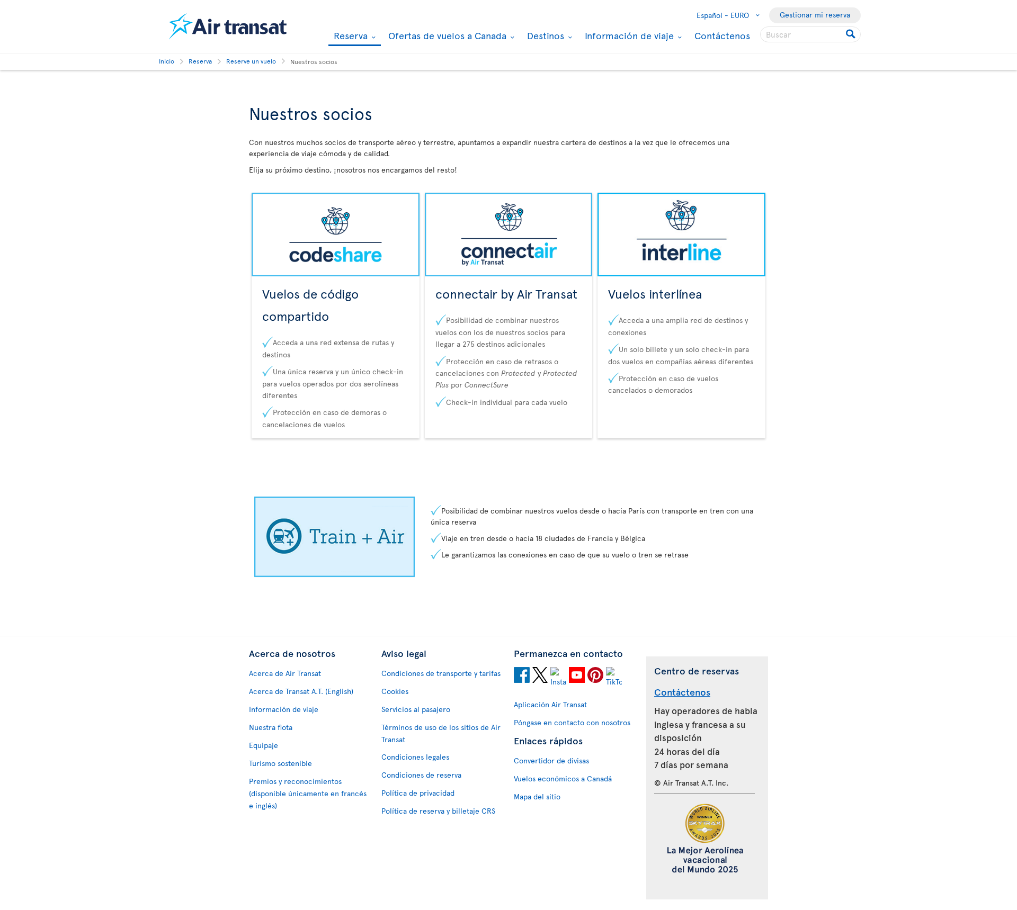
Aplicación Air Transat (550, 704)
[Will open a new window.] (522, 676)
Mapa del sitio (537, 796)
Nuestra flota (270, 727)
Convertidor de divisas (551, 760)
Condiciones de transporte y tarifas (441, 673)
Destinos (544, 35)
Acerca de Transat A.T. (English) (301, 691)
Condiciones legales (415, 757)
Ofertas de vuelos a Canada (446, 35)
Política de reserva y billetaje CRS (438, 811)
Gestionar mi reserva (815, 15)
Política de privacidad (417, 793)
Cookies (394, 691)
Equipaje (263, 745)
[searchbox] (810, 34)
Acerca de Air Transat (285, 673)
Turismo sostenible (280, 763)
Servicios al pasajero (415, 709)
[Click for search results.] (851, 34)
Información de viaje (627, 35)
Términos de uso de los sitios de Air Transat (441, 733)
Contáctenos (722, 35)
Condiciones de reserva (421, 775)
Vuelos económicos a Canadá (563, 778)
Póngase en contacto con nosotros (572, 722)
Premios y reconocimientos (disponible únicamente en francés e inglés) (308, 793)
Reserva (349, 36)
